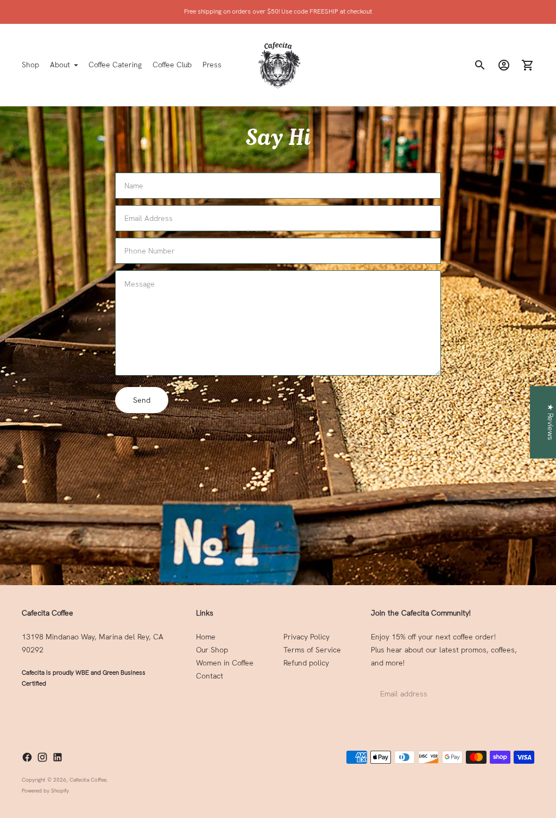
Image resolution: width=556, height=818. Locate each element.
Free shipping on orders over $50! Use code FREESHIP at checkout (278, 11)
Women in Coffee (225, 663)
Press (212, 64)
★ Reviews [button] (550, 422)
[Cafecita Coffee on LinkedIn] (57, 757)
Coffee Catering (115, 64)
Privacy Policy (306, 637)
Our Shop (212, 650)
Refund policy (306, 663)
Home (206, 637)
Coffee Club (172, 64)
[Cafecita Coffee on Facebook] (27, 757)
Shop (30, 64)
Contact (209, 676)
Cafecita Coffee (88, 779)
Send (141, 400)
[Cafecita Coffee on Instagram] (42, 757)
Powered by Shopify (45, 790)
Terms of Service (312, 650)
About (60, 64)
